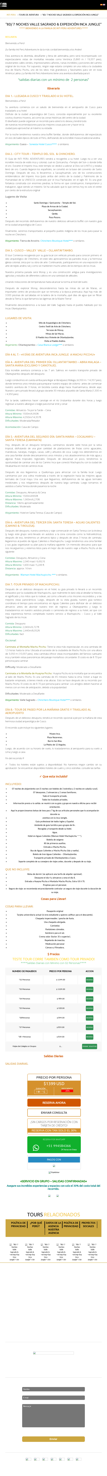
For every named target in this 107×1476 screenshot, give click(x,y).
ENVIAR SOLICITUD (90, 1046)
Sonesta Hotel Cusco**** (43, 144)
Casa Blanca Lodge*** (50, 344)
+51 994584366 (59, 1146)
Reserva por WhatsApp (54, 1139)
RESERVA (89, 980)
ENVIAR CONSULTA (54, 1112)
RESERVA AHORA (54, 1102)
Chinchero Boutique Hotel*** (57, 240)
